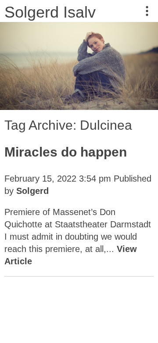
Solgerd (32, 191)
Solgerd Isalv (50, 12)
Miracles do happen (65, 152)
